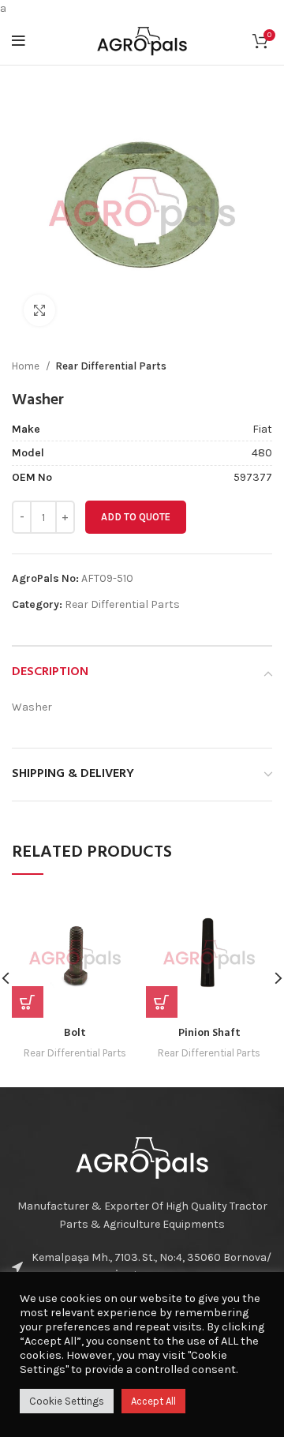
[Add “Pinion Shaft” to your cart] (162, 1002)
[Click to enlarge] (39, 310)
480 (262, 453)
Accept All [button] (153, 1401)
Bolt (75, 1033)
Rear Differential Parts (110, 366)
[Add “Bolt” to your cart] (27, 1002)
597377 (253, 477)
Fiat (262, 429)
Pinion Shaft (209, 1033)
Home (27, 366)
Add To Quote (135, 517)
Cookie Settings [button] (66, 1401)
